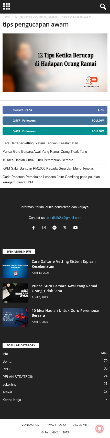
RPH (6, 369)
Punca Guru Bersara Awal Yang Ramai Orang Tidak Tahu (45, 151)
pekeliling (9, 384)
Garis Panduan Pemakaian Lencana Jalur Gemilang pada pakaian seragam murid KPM (51, 179)
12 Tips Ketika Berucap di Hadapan (36, 16)
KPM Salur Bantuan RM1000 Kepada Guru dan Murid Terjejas (48, 168)
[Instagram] (45, 228)
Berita (7, 361)
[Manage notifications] (99, 429)
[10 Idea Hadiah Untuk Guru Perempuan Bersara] (15, 317)
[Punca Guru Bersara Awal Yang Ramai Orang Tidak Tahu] (15, 293)
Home (6, 16)
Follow (98, 120)
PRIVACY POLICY (56, 425)
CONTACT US (30, 425)
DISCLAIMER (80, 425)
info (5, 354)
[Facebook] (34, 228)
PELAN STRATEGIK (18, 377)
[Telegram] (55, 228)
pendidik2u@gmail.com (64, 218)
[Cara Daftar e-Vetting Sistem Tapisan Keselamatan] (15, 268)
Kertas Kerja (12, 400)
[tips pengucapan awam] (55, 62)
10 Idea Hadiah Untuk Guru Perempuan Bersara (38, 160)
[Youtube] (76, 228)
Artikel (7, 392)
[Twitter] (66, 228)
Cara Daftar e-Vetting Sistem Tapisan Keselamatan (40, 143)
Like (101, 110)
